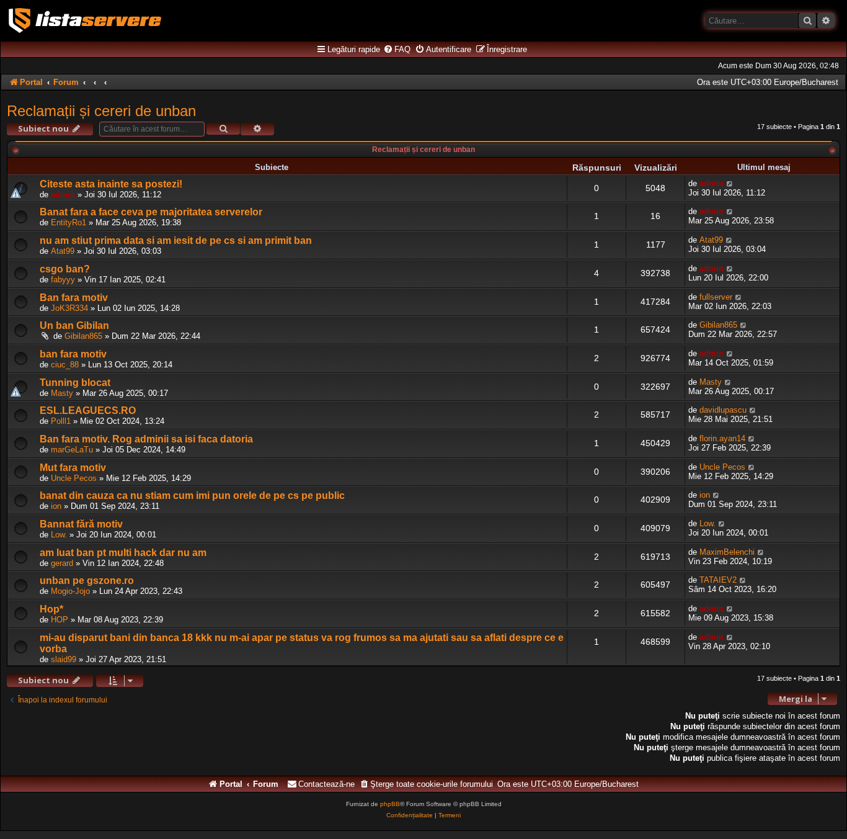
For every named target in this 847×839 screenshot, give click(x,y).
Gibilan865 (83, 336)
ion (56, 506)
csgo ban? (65, 269)
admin (63, 194)
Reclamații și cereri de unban (101, 110)
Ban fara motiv (74, 297)
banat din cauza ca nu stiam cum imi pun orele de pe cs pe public (192, 495)
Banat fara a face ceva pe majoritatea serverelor (151, 212)
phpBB (390, 804)
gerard (62, 563)
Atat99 (62, 251)
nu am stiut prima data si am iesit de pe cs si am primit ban (176, 240)
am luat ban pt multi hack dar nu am (123, 552)
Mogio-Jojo (70, 591)
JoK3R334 (69, 308)
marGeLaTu (72, 449)
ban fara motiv (73, 354)
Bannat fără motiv (81, 524)
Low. (59, 534)
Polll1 (61, 421)
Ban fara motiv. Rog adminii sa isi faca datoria (146, 439)
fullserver (715, 297)
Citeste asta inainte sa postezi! (111, 184)
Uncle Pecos (74, 478)
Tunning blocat (75, 382)
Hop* (51, 609)
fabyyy (63, 279)
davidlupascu (723, 410)
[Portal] (85, 20)
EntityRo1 (68, 222)
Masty (62, 393)
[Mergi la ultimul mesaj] (730, 183)
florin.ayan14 (722, 438)
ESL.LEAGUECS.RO (88, 410)
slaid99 (63, 659)
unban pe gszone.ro (87, 580)
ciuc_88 (65, 364)
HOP (59, 619)
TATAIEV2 (718, 580)
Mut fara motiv (73, 467)
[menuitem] (396, 49)
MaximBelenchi (727, 552)
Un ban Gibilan (74, 325)
